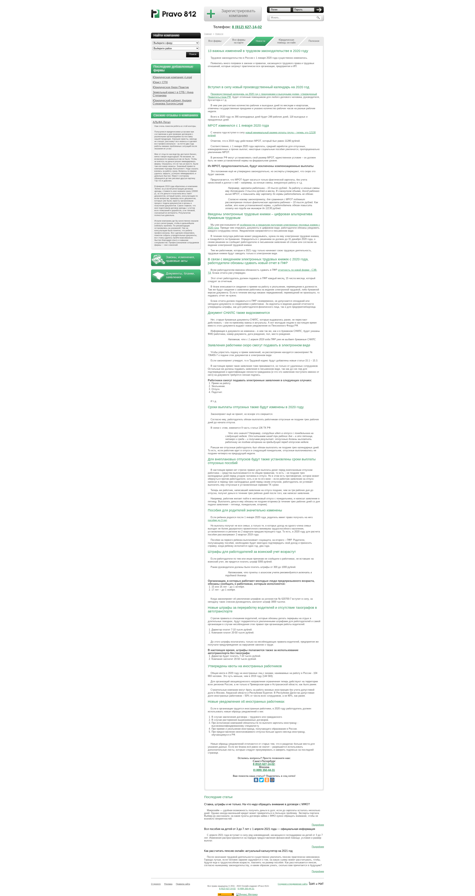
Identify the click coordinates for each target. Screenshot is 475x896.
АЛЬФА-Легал (162, 122)
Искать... (276, 17)
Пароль (298, 9)
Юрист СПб (160, 82)
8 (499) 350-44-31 (264, 770)
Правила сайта (183, 884)
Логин (274, 9)
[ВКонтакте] (256, 780)
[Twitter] (261, 780)
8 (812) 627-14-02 (247, 27)
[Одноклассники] (267, 780)
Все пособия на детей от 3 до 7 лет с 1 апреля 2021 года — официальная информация (259, 828)
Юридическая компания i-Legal (172, 77)
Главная (208, 34)
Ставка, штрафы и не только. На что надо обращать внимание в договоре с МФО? (257, 804)
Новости (219, 34)
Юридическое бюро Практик (171, 87)
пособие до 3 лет (217, 520)
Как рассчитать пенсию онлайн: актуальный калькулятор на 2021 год (248, 850)
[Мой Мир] (272, 780)
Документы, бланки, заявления (180, 275)
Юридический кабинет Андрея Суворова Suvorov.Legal (172, 102)
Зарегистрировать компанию (238, 13)
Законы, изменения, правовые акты (180, 259)
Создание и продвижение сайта (292, 884)
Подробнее (318, 824)
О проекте (156, 884)
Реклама (168, 884)
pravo (173, 14)
